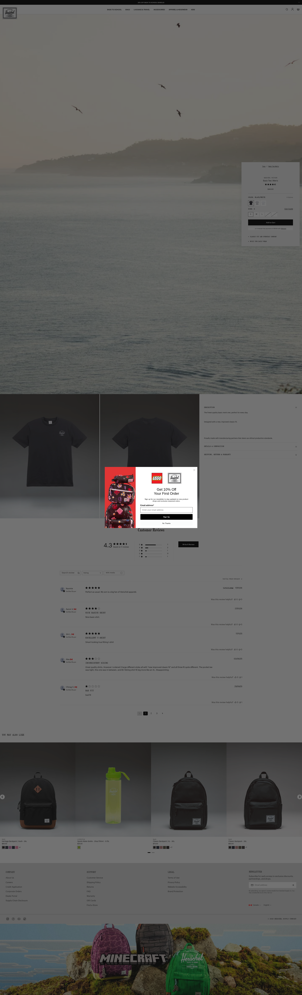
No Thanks (166, 523)
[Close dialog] (194, 470)
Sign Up (166, 517)
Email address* (147, 505)
